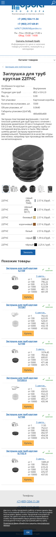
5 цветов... (40, 385)
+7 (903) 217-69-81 (28, 23)
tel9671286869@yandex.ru (28, 28)
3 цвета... (40, 276)
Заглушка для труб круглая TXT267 (21, 306)
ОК (28, 532)
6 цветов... (40, 312)
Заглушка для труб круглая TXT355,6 (22, 379)
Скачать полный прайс (28, 41)
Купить (28, 296)
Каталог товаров (28, 59)
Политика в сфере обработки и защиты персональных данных (26, 524)
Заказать (28, 252)
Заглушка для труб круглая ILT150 (21, 342)
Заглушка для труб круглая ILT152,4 (21, 452)
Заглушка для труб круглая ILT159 (21, 269)
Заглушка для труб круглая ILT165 (21, 415)
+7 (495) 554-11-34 (28, 19)
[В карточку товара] (15, 280)
